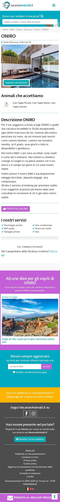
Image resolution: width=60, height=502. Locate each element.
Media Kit (30, 450)
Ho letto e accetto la (31, 372)
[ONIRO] (30, 66)
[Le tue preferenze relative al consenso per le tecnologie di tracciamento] (55, 497)
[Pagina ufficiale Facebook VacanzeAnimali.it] (26, 414)
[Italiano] (28, 489)
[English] (32, 489)
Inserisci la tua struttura (31, 439)
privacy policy (40, 372)
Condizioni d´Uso (30, 457)
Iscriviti (46, 366)
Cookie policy (30, 463)
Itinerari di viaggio (10, 297)
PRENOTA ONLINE (17, 209)
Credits (30, 476)
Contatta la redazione (30, 473)
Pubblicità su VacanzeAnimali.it (30, 454)
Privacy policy (30, 460)
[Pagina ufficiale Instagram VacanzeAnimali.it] (33, 414)
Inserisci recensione (16, 82)
